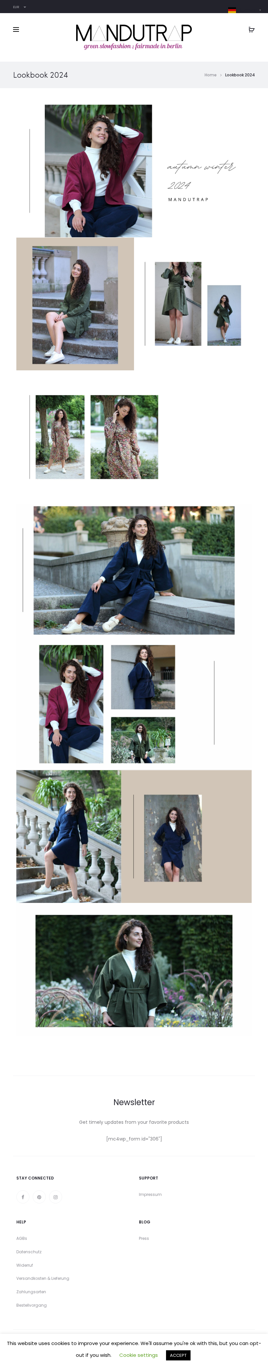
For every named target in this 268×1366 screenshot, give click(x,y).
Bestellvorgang (31, 1305)
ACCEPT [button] (178, 1355)
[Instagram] (55, 1196)
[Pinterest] (39, 1196)
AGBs (21, 1238)
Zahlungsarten (31, 1292)
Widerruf (24, 1265)
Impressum (150, 1194)
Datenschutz (29, 1252)
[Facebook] (22, 1196)
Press (144, 1238)
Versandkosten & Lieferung (42, 1278)
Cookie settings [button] (138, 1355)
